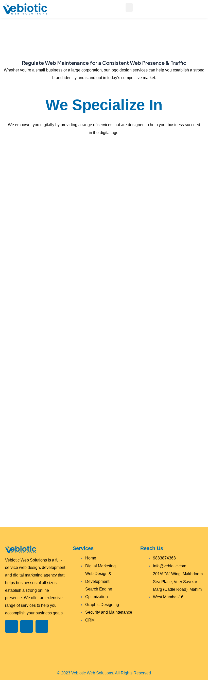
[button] (129, 7)
